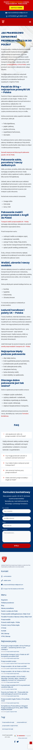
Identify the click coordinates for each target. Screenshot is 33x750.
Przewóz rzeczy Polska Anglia (10, 625)
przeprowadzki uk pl (22, 722)
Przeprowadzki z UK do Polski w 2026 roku (15, 671)
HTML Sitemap (5, 636)
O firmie (3, 628)
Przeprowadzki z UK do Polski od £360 (14, 666)
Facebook (15, 742)
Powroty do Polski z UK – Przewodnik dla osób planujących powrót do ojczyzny (14, 693)
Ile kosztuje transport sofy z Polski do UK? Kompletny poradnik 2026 (15, 655)
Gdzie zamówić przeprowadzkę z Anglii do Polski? (16, 479)
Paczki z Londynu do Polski (9, 611)
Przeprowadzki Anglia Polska (13, 651)
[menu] (30, 22)
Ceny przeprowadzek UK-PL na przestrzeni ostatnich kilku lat (15, 686)
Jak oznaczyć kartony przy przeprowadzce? (14, 471)
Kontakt (3, 630)
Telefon (4, 522)
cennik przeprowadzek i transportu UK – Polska (15, 346)
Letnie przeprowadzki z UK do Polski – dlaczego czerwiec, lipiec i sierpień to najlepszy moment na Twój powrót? (14, 678)
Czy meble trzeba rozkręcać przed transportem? (17, 464)
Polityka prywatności (7, 602)
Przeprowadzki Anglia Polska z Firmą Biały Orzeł (15, 700)
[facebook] (18, 742)
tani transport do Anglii (7, 729)
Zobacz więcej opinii (22, 738)
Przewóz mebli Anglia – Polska (10, 622)
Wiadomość (4, 529)
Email (3, 515)
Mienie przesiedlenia (7, 608)
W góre (30, 743)
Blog (2, 605)
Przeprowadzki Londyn (8, 661)
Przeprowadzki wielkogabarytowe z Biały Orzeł (15, 614)
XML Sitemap (5, 633)
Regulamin (4, 600)
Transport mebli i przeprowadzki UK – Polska (15, 221)
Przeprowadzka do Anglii (8, 722)
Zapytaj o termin (16, 7)
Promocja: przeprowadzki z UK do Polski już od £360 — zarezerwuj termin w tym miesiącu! (15, 647)
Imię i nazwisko (5, 507)
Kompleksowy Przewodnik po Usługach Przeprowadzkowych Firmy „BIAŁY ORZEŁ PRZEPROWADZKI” (14, 707)
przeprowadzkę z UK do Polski (16, 64)
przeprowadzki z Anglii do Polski (10, 725)
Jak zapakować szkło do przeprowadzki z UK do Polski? (15, 435)
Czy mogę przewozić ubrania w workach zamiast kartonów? (16, 457)
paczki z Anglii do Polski (12, 663)
